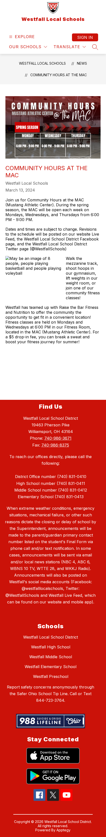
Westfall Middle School (50, 656)
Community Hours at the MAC (58, 75)
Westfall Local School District (50, 637)
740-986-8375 (55, 445)
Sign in (85, 37)
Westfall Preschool (50, 676)
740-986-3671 (57, 438)
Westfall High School (50, 646)
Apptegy (63, 830)
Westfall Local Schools (42, 63)
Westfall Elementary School (50, 666)
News (82, 63)
